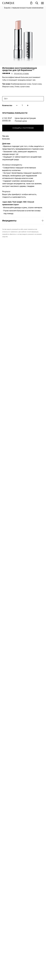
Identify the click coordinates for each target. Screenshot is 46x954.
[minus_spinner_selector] (16, 105)
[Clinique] (8, 3)
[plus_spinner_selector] (27, 105)
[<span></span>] (42, 3)
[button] (31, 3)
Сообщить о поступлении (23, 128)
